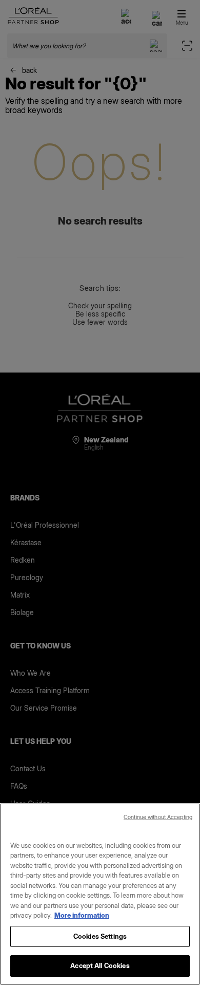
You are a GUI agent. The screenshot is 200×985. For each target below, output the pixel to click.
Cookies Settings (100, 936)
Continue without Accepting (158, 817)
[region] (100, 894)
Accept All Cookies (99, 965)
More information (81, 915)
